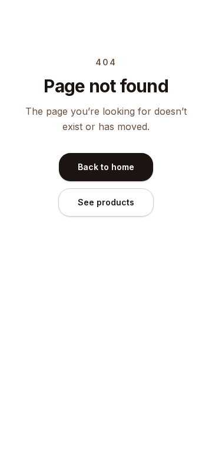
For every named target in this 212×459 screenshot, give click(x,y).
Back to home (106, 167)
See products (106, 202)
